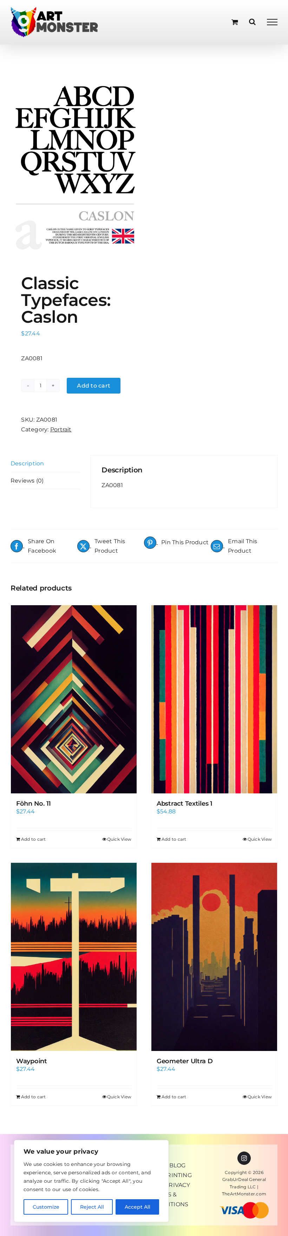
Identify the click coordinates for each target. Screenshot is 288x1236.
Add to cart (93, 385)
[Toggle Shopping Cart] (234, 22)
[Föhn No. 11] (74, 699)
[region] (91, 1181)
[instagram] (244, 1158)
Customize (46, 1207)
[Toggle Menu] (272, 22)
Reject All (92, 1207)
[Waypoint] (74, 957)
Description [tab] (27, 463)
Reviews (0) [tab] (27, 480)
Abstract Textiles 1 (184, 803)
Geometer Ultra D (185, 1061)
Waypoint (31, 1061)
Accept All (137, 1207)
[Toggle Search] (252, 21)
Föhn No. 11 (33, 803)
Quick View (119, 839)
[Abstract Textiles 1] (214, 699)
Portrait (61, 429)
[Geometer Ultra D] (214, 957)
